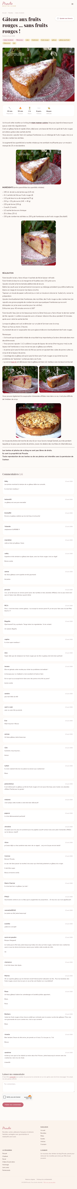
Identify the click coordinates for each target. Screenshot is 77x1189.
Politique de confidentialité (44, 1179)
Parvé (4, 1159)
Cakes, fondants (19, 13)
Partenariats (6, 1170)
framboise (35, 40)
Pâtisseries (19, 40)
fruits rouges (45, 40)
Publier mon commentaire (13, 1105)
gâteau (54, 40)
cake (27, 40)
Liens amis (5, 1167)
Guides (43, 1139)
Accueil (4, 13)
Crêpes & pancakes (8, 1162)
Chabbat (5, 1156)
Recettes (10, 13)
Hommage (5, 1165)
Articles (43, 1141)
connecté (12, 1077)
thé (14, 43)
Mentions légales (30, 1179)
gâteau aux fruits (64, 40)
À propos (43, 1144)
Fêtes (42, 1136)
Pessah (4, 1153)
